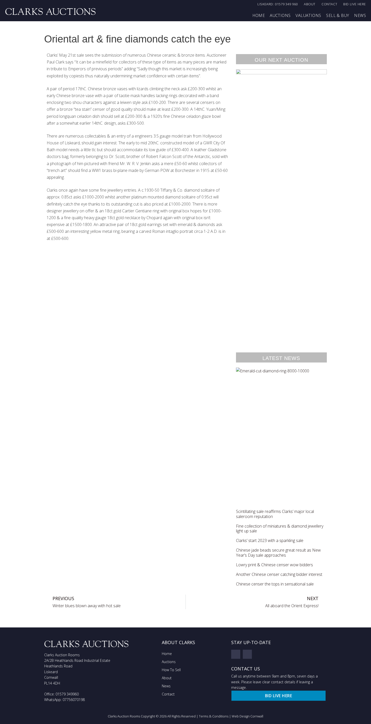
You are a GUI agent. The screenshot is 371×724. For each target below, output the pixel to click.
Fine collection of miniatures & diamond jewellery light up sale (279, 528)
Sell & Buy (337, 15)
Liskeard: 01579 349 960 (277, 4)
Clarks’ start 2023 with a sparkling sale (269, 540)
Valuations (308, 15)
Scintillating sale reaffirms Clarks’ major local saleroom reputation (275, 514)
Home (258, 15)
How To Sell (171, 669)
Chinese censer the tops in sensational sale (275, 584)
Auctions (280, 15)
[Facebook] (235, 654)
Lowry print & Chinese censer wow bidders (274, 565)
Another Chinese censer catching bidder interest (279, 574)
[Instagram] (247, 654)
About (309, 4)
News (360, 15)
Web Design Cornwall (247, 716)
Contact (329, 4)
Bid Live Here (354, 4)
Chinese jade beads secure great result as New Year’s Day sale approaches (278, 552)
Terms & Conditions (213, 716)
